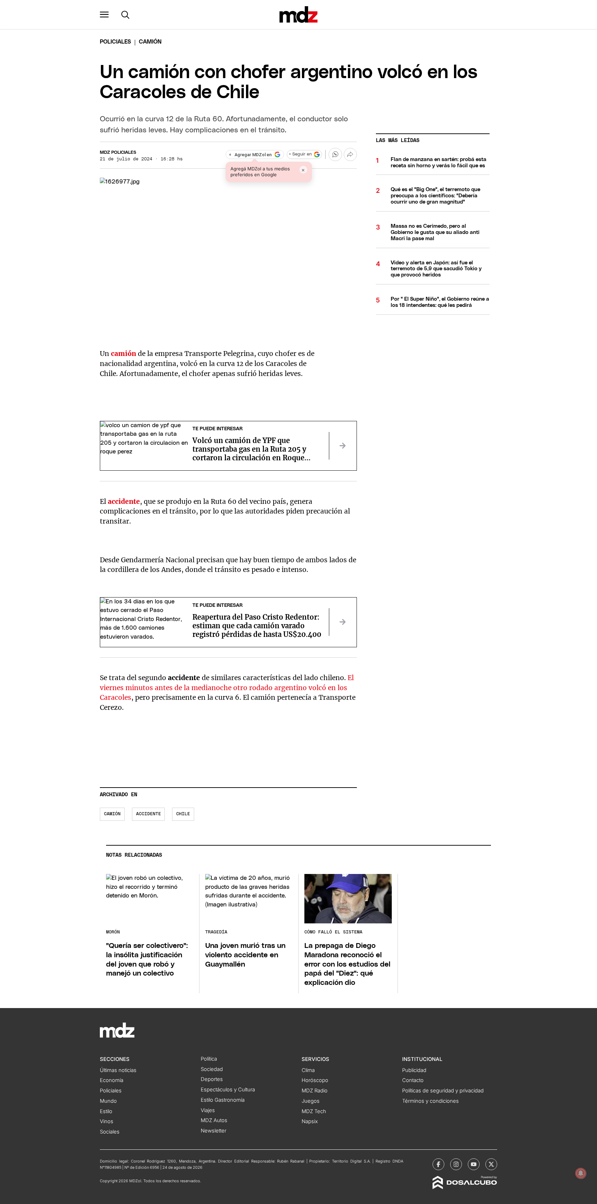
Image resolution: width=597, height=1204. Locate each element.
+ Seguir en (300, 154)
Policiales (115, 42)
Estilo (106, 1111)
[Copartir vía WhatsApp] (335, 154)
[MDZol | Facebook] (438, 1164)
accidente (148, 814)
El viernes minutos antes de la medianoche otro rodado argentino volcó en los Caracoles (227, 688)
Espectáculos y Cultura (228, 1090)
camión (123, 353)
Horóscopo (315, 1080)
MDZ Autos (214, 1120)
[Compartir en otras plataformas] (350, 154)
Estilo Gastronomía (223, 1100)
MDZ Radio (315, 1091)
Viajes (208, 1110)
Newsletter (213, 1131)
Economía (111, 1080)
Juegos (311, 1101)
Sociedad (212, 1069)
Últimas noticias (118, 1070)
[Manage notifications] (580, 1173)
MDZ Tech (314, 1111)
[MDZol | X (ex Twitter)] (491, 1164)
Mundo (108, 1101)
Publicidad (414, 1070)
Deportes (212, 1079)
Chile (183, 814)
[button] (104, 14)
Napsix (310, 1121)
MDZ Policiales (118, 152)
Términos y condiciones (430, 1101)
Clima (308, 1070)
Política (209, 1059)
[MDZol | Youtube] (473, 1164)
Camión (112, 814)
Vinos (106, 1121)
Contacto (413, 1080)
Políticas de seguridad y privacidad (443, 1091)
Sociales (110, 1132)
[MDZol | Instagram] (456, 1164)
